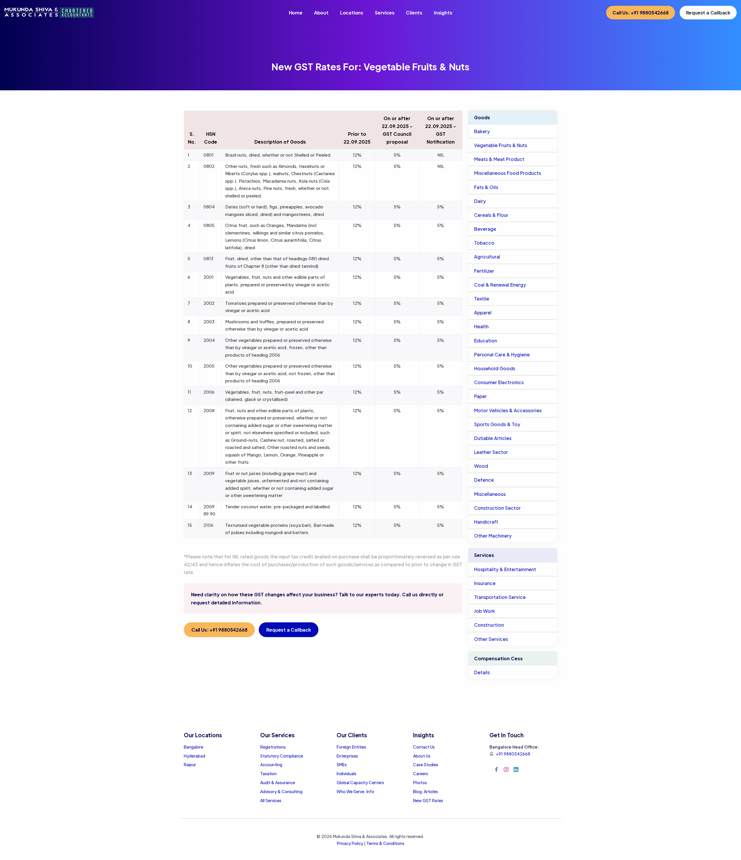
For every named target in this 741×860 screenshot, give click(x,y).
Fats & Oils (486, 187)
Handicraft (486, 522)
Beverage (485, 229)
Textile (481, 299)
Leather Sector (491, 452)
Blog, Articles (425, 791)
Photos (420, 782)
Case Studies (425, 764)
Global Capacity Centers (360, 782)
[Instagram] (506, 769)
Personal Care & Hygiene (502, 354)
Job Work (484, 611)
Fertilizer (484, 271)
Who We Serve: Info (355, 791)
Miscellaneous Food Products (507, 173)
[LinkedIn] (516, 769)
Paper (480, 396)
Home (295, 13)
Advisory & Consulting (281, 791)
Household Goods (494, 368)
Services (384, 13)
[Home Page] (49, 11)
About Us (421, 755)
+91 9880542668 (513, 753)
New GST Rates (428, 800)
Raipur (190, 764)
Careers (420, 773)
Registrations (273, 746)
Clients (414, 13)
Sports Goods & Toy (497, 424)
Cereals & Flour (491, 215)
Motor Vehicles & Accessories (508, 410)
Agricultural (487, 257)
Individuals (346, 773)
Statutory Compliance (281, 755)
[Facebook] (496, 769)
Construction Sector (497, 508)
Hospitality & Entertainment (505, 569)
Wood (481, 466)
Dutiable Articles (492, 438)
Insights (443, 13)
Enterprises (347, 755)
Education (485, 341)
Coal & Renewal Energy (500, 285)
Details (482, 672)
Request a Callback (708, 13)
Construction (489, 625)
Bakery (482, 131)
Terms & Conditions (385, 843)
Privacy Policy (350, 843)
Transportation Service (500, 597)
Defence (484, 480)
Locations (351, 13)
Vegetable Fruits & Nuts (500, 145)
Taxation (268, 773)
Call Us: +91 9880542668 (640, 13)
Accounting (271, 764)
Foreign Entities (351, 746)
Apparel (482, 312)
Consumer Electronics (499, 382)
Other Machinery (492, 536)
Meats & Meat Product (499, 159)
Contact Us (424, 746)
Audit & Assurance (277, 782)
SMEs (342, 764)
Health (481, 326)
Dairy (480, 201)
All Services (270, 800)
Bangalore (193, 746)
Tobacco (484, 243)
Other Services (491, 639)
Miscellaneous (490, 494)
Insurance (485, 583)
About (321, 13)
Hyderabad (194, 755)
